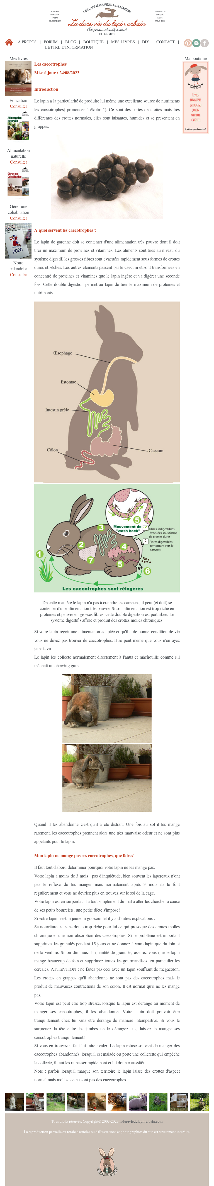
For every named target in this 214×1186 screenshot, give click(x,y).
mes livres (123, 41)
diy (145, 41)
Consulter (18, 106)
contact (165, 41)
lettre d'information (69, 47)
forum (51, 41)
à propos (27, 41)
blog (70, 41)
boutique (93, 41)
